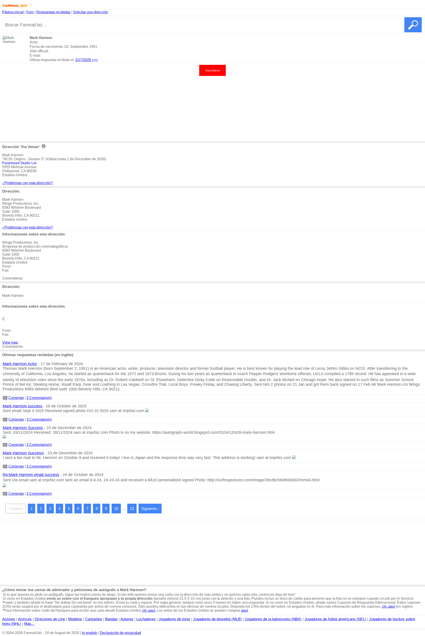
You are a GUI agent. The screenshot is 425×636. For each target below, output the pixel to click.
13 (132, 508)
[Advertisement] (212, 108)
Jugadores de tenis (174, 619)
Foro (30, 12)
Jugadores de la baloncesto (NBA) (273, 619)
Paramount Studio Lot (19, 163)
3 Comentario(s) (39, 419)
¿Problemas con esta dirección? (27, 183)
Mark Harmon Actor (20, 364)
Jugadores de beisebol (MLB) (217, 619)
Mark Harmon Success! (23, 453)
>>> (95, 60)
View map (10, 342)
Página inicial (13, 12)
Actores (8, 619)
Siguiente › (150, 508)
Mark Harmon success (22, 406)
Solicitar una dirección (90, 12)
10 (116, 508)
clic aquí (388, 606)
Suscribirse (212, 70)
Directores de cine (50, 619)
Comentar (16, 398)
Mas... (29, 623)
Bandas (111, 619)
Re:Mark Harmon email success (31, 474)
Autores (126, 619)
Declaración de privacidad (120, 633)
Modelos (75, 619)
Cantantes (93, 619)
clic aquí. (149, 610)
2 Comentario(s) (39, 398)
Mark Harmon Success (23, 428)
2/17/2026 (83, 60)
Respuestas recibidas (53, 12)
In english (89, 633)
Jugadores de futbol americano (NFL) (335, 619)
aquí (244, 610)
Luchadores (146, 619)
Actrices (25, 619)
